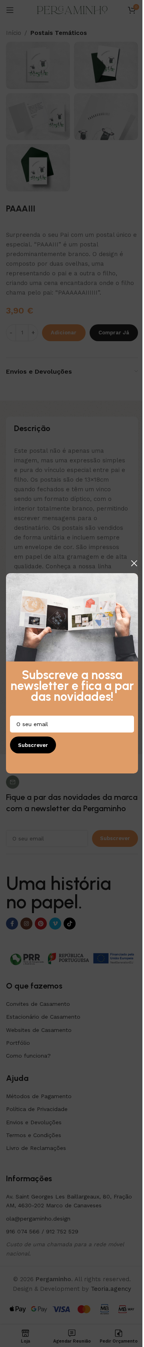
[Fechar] (134, 563)
